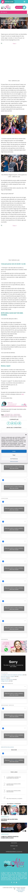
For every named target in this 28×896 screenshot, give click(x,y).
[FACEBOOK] (11, 882)
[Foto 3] (14, 163)
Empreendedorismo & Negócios (14, 851)
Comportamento (5, 17)
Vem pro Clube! (9, 1)
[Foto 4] (14, 242)
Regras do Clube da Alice (7, 679)
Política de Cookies (14, 461)
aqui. (23, 394)
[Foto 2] (14, 125)
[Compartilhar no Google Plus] (16, 423)
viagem (19, 416)
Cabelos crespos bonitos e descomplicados (9, 837)
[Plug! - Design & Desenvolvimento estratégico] (20, 890)
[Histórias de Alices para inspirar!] (14, 810)
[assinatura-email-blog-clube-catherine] (14, 403)
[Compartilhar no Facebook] (8, 423)
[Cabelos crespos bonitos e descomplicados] (14, 827)
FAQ (14, 848)
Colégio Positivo (5, 681)
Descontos (3, 678)
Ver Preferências (14, 458)
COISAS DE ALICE (4, 816)
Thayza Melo (13, 416)
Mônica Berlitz (5, 416)
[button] (26, 434)
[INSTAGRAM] (14, 882)
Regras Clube (14, 845)
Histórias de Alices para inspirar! (9, 820)
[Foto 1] (14, 60)
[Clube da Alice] (6, 7)
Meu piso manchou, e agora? (7, 676)
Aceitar (14, 451)
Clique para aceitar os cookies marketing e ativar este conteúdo (14, 467)
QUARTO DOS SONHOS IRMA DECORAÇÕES (13, 785)
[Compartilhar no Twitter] (12, 423)
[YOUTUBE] (16, 882)
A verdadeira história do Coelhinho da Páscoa (12, 674)
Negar (14, 455)
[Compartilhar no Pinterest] (19, 423)
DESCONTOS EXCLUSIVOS (7, 747)
